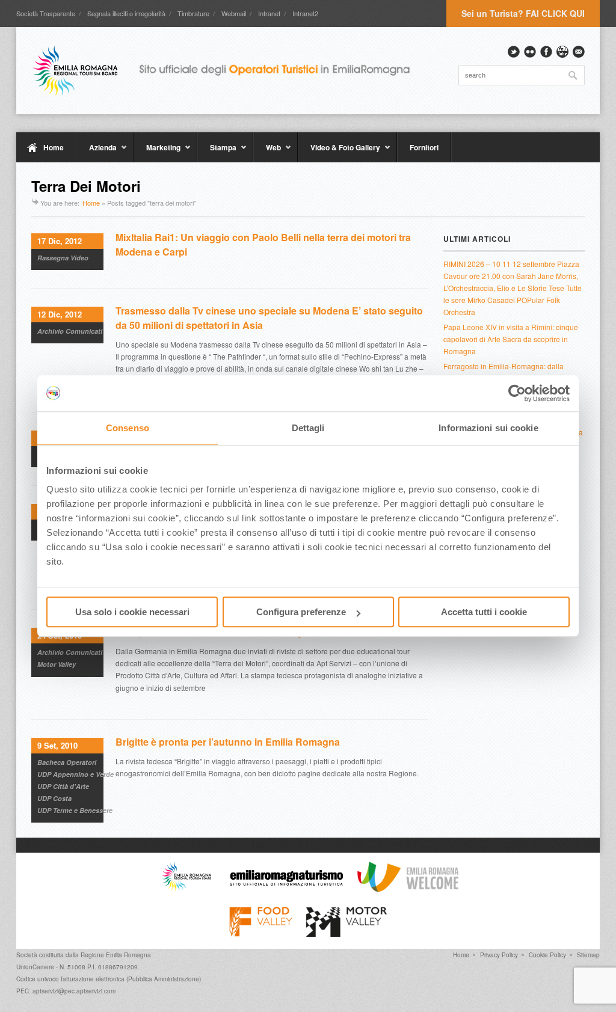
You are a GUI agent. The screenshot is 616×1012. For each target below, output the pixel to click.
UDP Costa (54, 798)
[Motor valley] (346, 934)
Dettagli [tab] (308, 428)
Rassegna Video (62, 257)
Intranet (269, 13)
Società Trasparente (45, 13)
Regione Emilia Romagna (116, 955)
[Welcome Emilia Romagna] (407, 889)
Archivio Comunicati (69, 331)
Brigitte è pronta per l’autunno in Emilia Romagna (228, 742)
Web (267, 152)
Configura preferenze (301, 612)
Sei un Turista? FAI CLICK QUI (523, 13)
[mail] (579, 52)
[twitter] (514, 52)
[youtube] (562, 52)
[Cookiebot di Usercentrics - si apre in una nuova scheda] (517, 393)
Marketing (157, 152)
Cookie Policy (547, 955)
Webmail (233, 13)
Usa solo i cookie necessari (132, 612)
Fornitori (424, 147)
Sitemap (588, 955)
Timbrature (193, 13)
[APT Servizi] (229, 70)
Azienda (96, 152)
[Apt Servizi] (186, 889)
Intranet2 (305, 13)
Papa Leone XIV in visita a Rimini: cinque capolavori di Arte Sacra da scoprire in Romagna (510, 339)
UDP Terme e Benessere (74, 810)
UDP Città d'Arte (63, 786)
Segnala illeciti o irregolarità (126, 13)
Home (53, 147)
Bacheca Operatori (66, 762)
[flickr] (530, 52)
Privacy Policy (499, 955)
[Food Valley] (260, 934)
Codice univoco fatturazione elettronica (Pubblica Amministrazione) (108, 979)
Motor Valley (56, 664)
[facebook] (546, 52)
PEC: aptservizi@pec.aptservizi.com (66, 991)
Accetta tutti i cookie (484, 612)
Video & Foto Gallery (339, 152)
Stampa (216, 152)
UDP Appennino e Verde (75, 774)
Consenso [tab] (127, 428)
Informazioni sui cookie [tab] (488, 428)
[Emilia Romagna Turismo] (286, 889)
